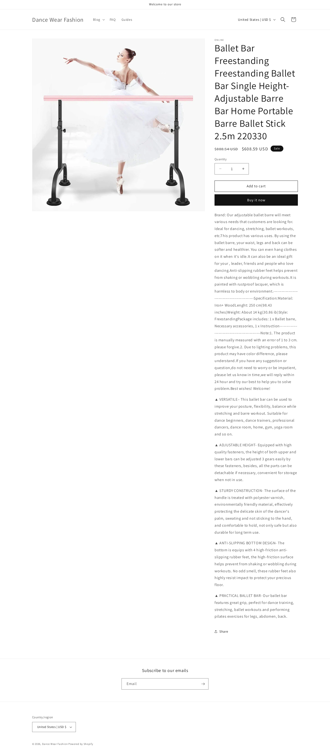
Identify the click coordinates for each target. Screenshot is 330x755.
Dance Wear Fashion (55, 744)
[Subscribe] (203, 684)
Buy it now (256, 200)
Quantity (221, 159)
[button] (98, 19)
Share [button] (223, 631)
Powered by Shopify (80, 744)
